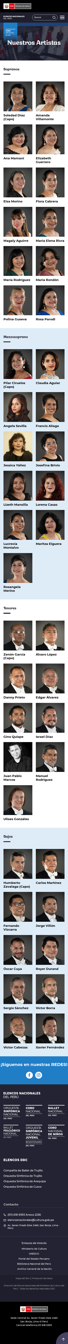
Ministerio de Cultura (34, 1248)
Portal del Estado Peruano (34, 1258)
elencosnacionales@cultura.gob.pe (31, 1220)
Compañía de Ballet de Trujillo (23, 1170)
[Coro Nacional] (34, 1110)
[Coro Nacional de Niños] (56, 1132)
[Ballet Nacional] (56, 1110)
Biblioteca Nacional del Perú (34, 1264)
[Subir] (63, 1339)
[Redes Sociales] (29, 1075)
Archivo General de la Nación (34, 1269)
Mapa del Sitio (23, 1278)
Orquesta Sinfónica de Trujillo (22, 1176)
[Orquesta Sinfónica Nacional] (11, 1112)
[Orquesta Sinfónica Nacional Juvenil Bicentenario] (34, 1135)
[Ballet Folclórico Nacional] (11, 1131)
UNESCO (34, 1253)
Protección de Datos (42, 1278)
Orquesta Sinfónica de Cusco (22, 1186)
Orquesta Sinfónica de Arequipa (24, 1181)
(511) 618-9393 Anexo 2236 (24, 1214)
